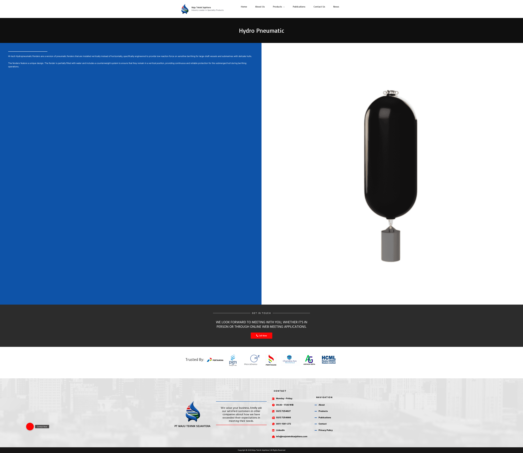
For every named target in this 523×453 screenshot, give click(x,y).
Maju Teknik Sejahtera (201, 7)
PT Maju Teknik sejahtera (192, 426)
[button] (30, 426)
